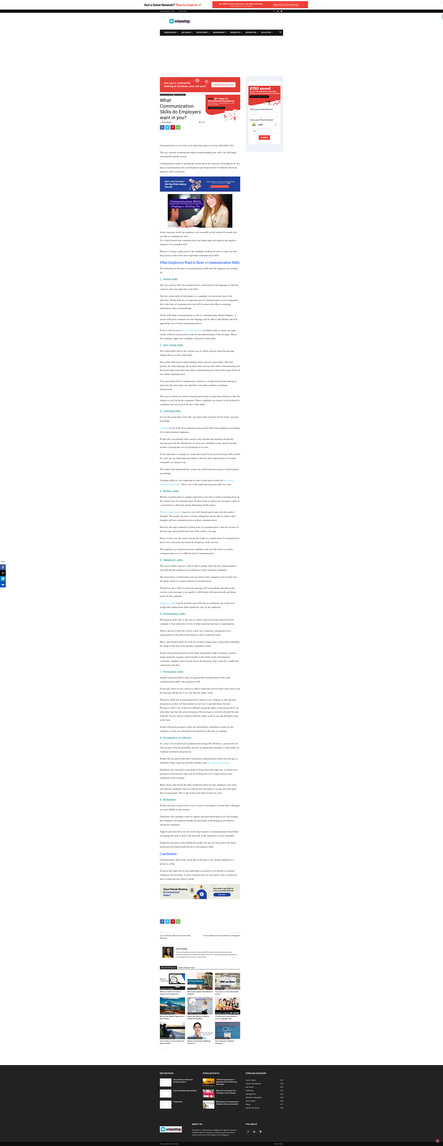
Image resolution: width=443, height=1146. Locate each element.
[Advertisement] (241, 21)
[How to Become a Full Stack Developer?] (227, 1030)
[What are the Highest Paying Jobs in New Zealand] (172, 1005)
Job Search (186, 32)
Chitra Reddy (166, 122)
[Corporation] (165, 1105)
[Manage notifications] (437, 1141)
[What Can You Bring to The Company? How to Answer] (208, 1094)
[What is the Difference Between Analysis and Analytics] (200, 1005)
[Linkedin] (277, 11)
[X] (3, 573)
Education (266, 32)
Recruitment (202, 32)
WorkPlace (235, 32)
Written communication (171, 512)
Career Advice (170, 32)
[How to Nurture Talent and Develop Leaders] (165, 1082)
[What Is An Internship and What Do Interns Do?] (200, 1030)
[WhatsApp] (178, 127)
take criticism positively (218, 762)
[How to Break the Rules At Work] (165, 1094)
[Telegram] (281, 11)
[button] (280, 32)
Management (219, 32)
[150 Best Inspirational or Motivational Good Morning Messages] (208, 1082)
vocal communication (192, 330)
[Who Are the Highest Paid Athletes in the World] (200, 981)
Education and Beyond (167, 94)
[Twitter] (167, 127)
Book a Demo (182, 11)
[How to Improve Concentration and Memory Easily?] (172, 1030)
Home (162, 74)
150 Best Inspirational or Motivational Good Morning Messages (226, 1082)
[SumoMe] (3, 584)
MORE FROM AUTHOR (186, 968)
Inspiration (250, 32)
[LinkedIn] (3, 579)
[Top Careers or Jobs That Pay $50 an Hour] (227, 981)
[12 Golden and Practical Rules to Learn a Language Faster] (227, 1005)
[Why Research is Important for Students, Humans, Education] (208, 1105)
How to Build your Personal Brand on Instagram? (221, 936)
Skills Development (180, 94)
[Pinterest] (173, 127)
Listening (164, 427)
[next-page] (165, 1048)
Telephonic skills (168, 603)
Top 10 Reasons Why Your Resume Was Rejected (175, 937)
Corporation (178, 1102)
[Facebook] (273, 11)
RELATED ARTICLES (168, 968)
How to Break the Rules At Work (185, 1091)
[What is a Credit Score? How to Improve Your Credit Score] (172, 981)
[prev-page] (161, 1048)
